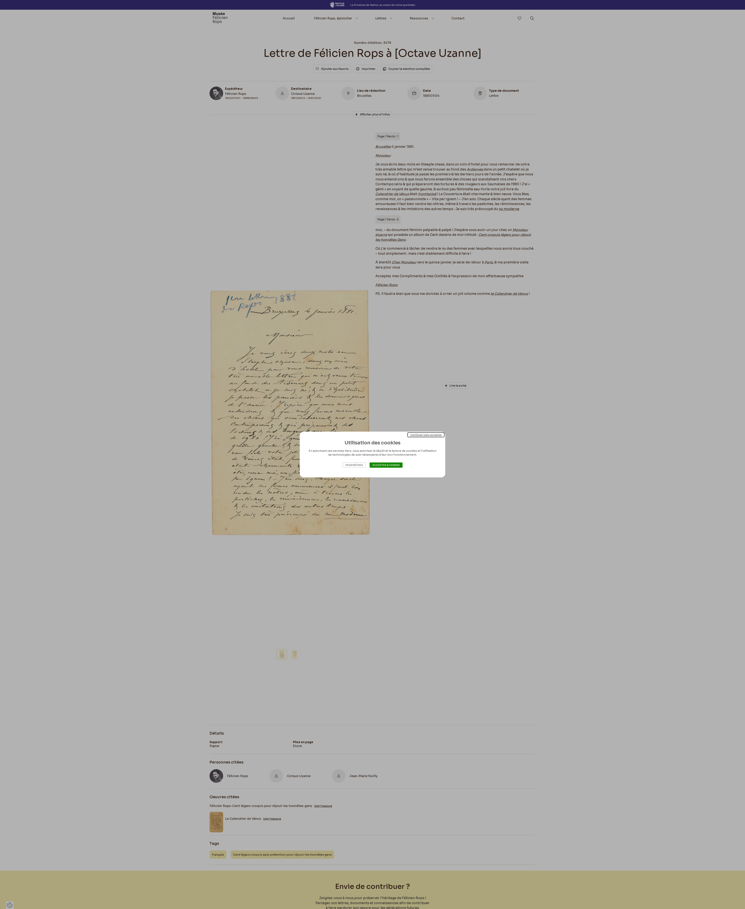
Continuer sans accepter (426, 434)
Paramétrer (354, 465)
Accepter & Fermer (386, 465)
